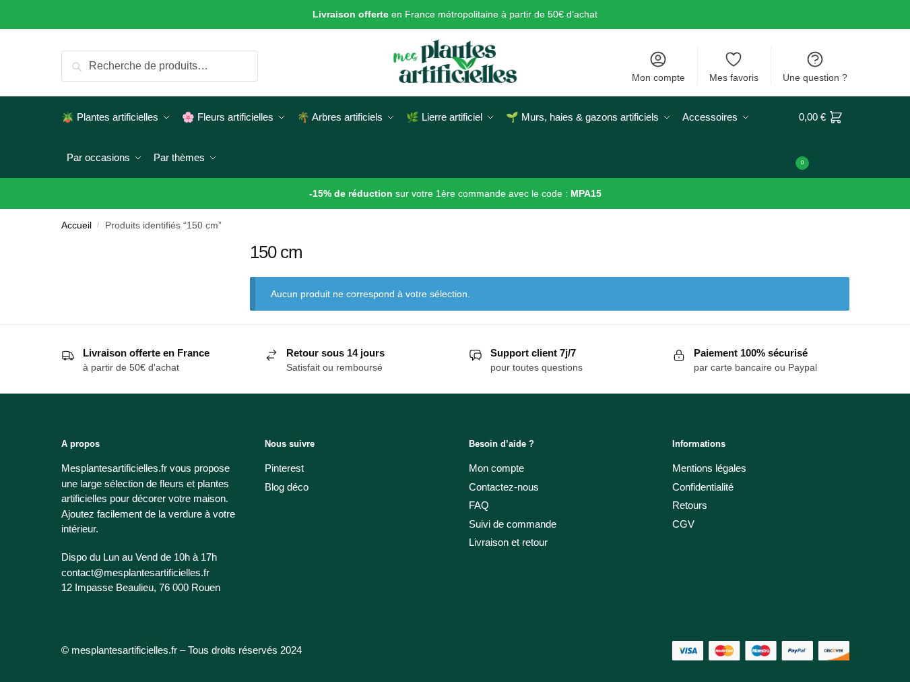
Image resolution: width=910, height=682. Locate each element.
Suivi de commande (512, 524)
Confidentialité (703, 487)
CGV (683, 524)
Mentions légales (709, 468)
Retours (689, 505)
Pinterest (284, 468)
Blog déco (286, 487)
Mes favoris (733, 77)
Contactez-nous (504, 487)
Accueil (76, 225)
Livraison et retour (508, 542)
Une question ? (815, 77)
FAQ (479, 505)
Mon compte (658, 77)
